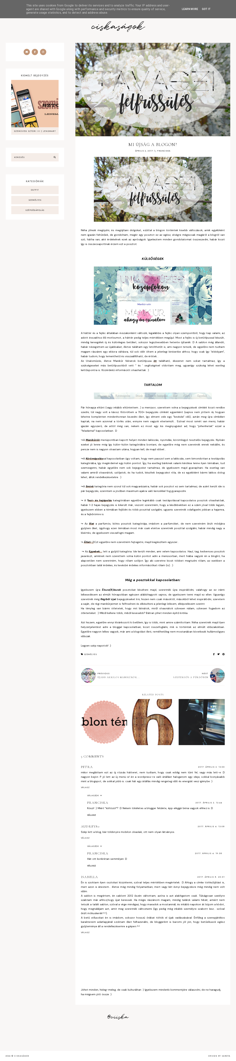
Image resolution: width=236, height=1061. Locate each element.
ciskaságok (118, 27)
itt (155, 361)
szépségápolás (34, 210)
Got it (206, 9)
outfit (35, 189)
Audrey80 (90, 826)
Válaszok (93, 795)
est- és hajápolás (100, 500)
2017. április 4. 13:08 (211, 826)
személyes (90, 654)
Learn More (190, 9)
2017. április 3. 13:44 (208, 802)
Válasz (85, 787)
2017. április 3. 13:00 (211, 766)
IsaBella (89, 877)
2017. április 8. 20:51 (211, 876)
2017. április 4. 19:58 (208, 853)
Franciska (97, 803)
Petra (87, 767)
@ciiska (118, 1017)
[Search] (54, 157)
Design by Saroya (219, 1056)
